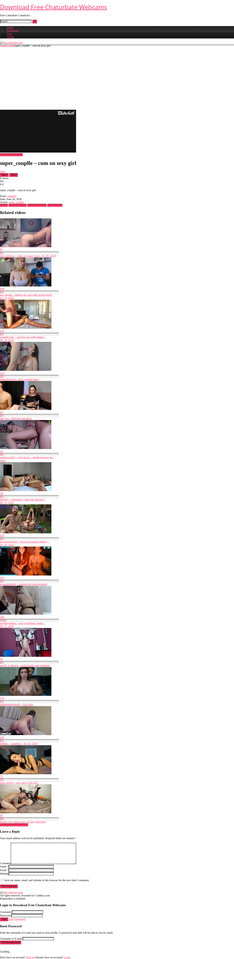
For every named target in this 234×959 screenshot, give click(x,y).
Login (4, 919)
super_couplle (16, 202)
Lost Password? (17, 919)
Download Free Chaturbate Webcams (53, 7)
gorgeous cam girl (37, 205)
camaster (12, 196)
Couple (11, 45)
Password (5, 915)
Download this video (11, 154)
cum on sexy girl (18, 205)
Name (4, 866)
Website (4, 873)
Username (5, 911)
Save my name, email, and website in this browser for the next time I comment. (46, 880)
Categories (12, 30)
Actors (10, 36)
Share (13, 175)
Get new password (10, 942)
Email (4, 870)
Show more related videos (14, 824)
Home (10, 27)
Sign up (30, 957)
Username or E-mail (11, 938)
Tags (9, 33)
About (4, 175)
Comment (5, 863)
